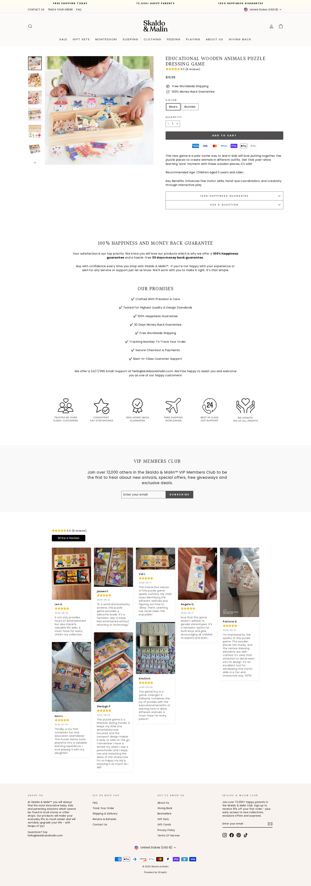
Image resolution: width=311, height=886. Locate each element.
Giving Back (240, 39)
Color (171, 100)
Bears (173, 107)
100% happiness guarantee (224, 195)
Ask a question (224, 204)
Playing (193, 39)
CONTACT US (36, 9)
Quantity (174, 117)
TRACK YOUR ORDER (60, 9)
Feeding (174, 39)
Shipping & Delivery (105, 813)
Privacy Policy (166, 830)
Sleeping (130, 39)
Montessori (106, 39)
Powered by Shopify (155, 872)
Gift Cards (164, 824)
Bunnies (190, 107)
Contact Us (100, 824)
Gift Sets (81, 39)
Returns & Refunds (104, 819)
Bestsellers (164, 813)
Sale (63, 39)
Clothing (152, 39)
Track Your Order (103, 808)
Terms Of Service (168, 835)
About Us (214, 39)
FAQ (78, 9)
